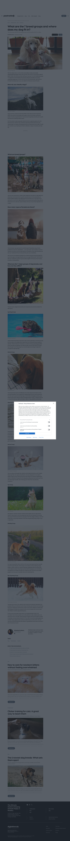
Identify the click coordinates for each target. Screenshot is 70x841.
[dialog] (35, 420)
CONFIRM (27, 433)
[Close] (54, 404)
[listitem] (35, 419)
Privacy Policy (41, 437)
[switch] (48, 422)
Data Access (35, 437)
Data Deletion (28, 437)
